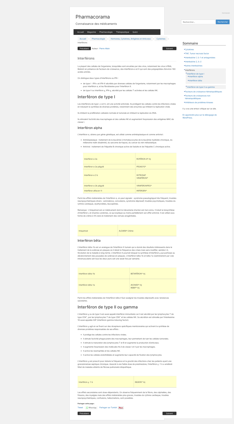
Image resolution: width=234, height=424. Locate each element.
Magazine (91, 32)
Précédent (84, 48)
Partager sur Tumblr (108, 407)
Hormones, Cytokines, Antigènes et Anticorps (131, 39)
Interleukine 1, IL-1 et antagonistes (200, 57)
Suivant (169, 48)
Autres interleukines (193, 65)
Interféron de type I (195, 74)
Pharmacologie (106, 32)
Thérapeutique (122, 32)
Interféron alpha (196, 76)
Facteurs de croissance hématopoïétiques (203, 91)
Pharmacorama (93, 17)
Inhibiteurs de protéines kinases (199, 102)
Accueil (80, 32)
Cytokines (161, 39)
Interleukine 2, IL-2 (193, 61)
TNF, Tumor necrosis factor (197, 53)
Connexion (226, 13)
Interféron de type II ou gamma (201, 87)
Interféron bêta (195, 80)
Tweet (80, 407)
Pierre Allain (104, 48)
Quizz (135, 32)
